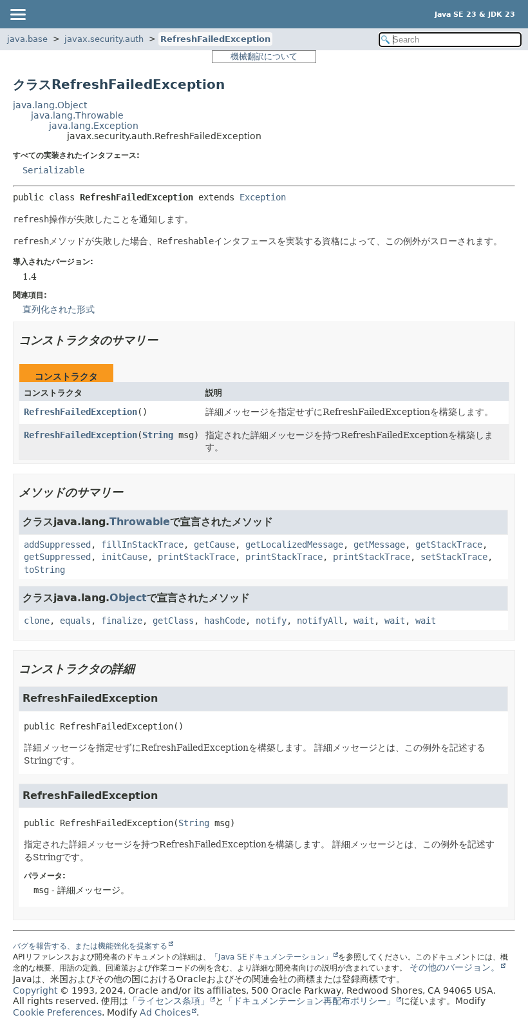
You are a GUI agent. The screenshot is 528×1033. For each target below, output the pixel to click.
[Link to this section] (167, 340)
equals (75, 620)
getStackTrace (448, 544)
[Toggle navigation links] (17, 14)
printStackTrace (196, 557)
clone (37, 620)
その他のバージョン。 (455, 967)
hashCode (224, 620)
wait (364, 620)
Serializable (53, 170)
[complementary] (57, 1012)
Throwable (139, 522)
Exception (263, 197)
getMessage (379, 544)
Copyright (35, 990)
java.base (27, 39)
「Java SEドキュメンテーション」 (271, 956)
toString (44, 570)
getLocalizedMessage (294, 544)
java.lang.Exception (93, 126)
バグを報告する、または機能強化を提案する (90, 946)
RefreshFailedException (215, 39)
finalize (121, 620)
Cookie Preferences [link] (57, 1012)
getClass (173, 620)
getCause (214, 544)
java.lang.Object (50, 105)
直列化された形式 (59, 309)
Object (128, 598)
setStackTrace (453, 557)
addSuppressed (57, 544)
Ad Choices (165, 1012)
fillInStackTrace (142, 544)
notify (271, 620)
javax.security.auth (104, 39)
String (157, 435)
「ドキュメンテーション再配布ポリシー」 (309, 1001)
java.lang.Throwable (77, 115)
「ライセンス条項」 (168, 1001)
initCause (124, 557)
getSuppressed (57, 557)
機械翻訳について (264, 56)
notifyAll (320, 620)
